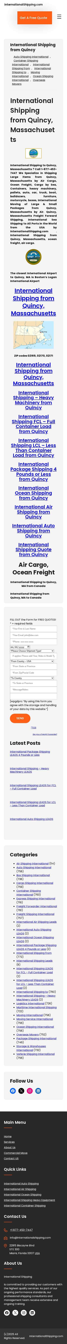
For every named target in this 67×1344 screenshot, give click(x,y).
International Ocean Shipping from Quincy (33, 493)
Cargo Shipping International (34, 883)
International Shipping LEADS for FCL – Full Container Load (33, 787)
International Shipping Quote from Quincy (34, 550)
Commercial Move (15, 1153)
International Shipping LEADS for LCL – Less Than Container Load (33, 804)
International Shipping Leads (34, 961)
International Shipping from (31, 66)
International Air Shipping (20, 1189)
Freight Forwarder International (36, 906)
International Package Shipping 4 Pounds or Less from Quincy (33, 471)
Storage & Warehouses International (31, 1048)
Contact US (11, 1158)
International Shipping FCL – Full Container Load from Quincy (33, 424)
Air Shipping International (32, 863)
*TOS (33, 727)
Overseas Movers (27, 1034)
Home (8, 1136)
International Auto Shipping (21, 1183)
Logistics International (30, 1003)
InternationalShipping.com (23, 4)
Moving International (26, 74)
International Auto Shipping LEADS (31, 819)
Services (9, 1142)
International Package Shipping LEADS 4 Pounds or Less (30, 753)
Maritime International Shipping (36, 1007)
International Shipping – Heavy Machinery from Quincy (33, 400)
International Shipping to (32, 992)
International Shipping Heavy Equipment (29, 1200)
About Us (9, 1147)
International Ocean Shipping (22, 1194)
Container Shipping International (25, 62)
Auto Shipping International (31, 57)
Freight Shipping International (35, 914)
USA (37, 1253)
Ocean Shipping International (35, 1027)
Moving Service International (34, 1019)
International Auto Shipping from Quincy (33, 531)
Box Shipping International (33, 875)
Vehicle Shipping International (35, 1054)
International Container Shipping (25, 1205)
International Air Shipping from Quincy (34, 512)
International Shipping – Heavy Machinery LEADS (29, 770)
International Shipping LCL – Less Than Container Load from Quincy (33, 447)
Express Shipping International (35, 898)
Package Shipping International (36, 1038)
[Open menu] (59, 16)
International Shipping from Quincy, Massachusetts (33, 301)
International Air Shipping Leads (36, 922)
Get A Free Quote (33, 18)
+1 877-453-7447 (21, 1230)
